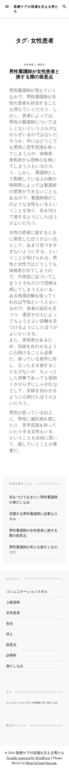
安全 (9, 624)
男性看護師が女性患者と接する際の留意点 (34, 74)
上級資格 (13, 602)
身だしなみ (14, 666)
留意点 (41, 64)
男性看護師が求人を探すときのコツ (33, 550)
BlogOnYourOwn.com (41, 763)
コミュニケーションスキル (27, 592)
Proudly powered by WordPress (28, 758)
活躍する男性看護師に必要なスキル (33, 516)
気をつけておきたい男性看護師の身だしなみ (33, 500)
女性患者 (29, 64)
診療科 (11, 656)
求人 (9, 634)
